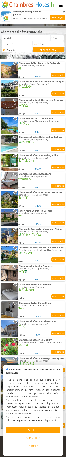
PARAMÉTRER (33, 438)
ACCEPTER (33, 429)
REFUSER (33, 446)
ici (55, 420)
